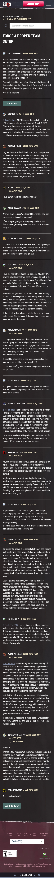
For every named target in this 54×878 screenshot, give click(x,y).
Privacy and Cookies (10, 834)
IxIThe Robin (13, 380)
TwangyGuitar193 (16, 735)
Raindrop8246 (14, 452)
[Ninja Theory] (44, 848)
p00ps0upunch (14, 146)
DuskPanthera (14, 53)
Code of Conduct (26, 834)
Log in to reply (12, 104)
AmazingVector (15, 208)
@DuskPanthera (9, 120)
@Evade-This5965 (10, 625)
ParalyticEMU (14, 330)
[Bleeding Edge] (7, 4)
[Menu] (48, 4)
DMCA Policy (34, 834)
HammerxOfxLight (16, 404)
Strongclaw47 (15, 790)
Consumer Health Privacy (44, 834)
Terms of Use (18, 834)
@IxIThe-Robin (9, 409)
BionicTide (13, 114)
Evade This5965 (14, 540)
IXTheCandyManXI (16, 238)
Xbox (44, 855)
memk (10, 188)
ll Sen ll (12, 265)
